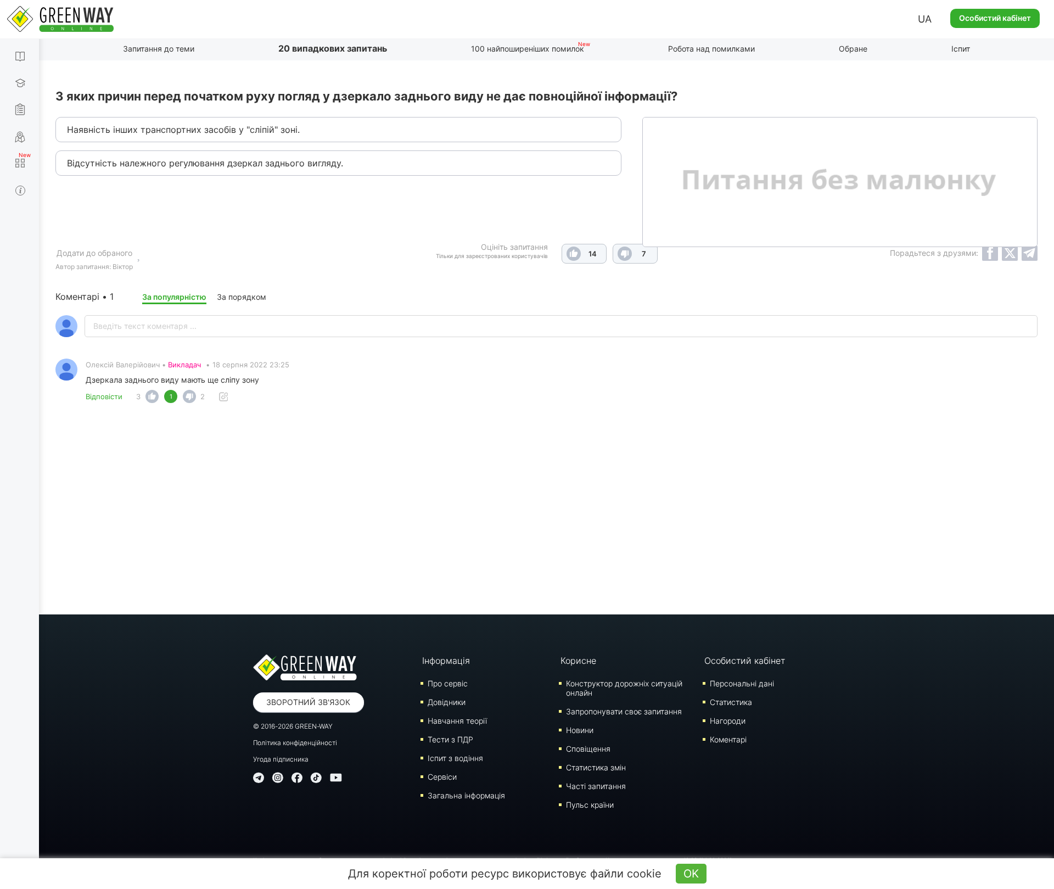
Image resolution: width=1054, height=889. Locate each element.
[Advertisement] (546, 505)
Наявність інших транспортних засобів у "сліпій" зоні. (183, 129)
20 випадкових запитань (332, 48)
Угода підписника (281, 759)
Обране (853, 48)
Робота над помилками (711, 48)
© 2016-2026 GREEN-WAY (293, 726)
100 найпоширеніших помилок (527, 48)
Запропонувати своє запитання (624, 711)
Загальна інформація (466, 795)
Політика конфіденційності (295, 743)
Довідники (447, 702)
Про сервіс (448, 683)
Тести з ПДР (450, 739)
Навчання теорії (457, 720)
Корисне (578, 660)
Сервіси (442, 776)
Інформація (446, 660)
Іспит (960, 48)
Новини (579, 730)
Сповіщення (588, 748)
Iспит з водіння (455, 758)
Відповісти (104, 396)
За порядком (241, 296)
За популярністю (174, 296)
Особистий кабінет (995, 18)
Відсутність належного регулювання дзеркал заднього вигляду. (205, 163)
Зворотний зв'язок (308, 702)
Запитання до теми (158, 48)
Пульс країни (590, 804)
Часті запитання (596, 786)
